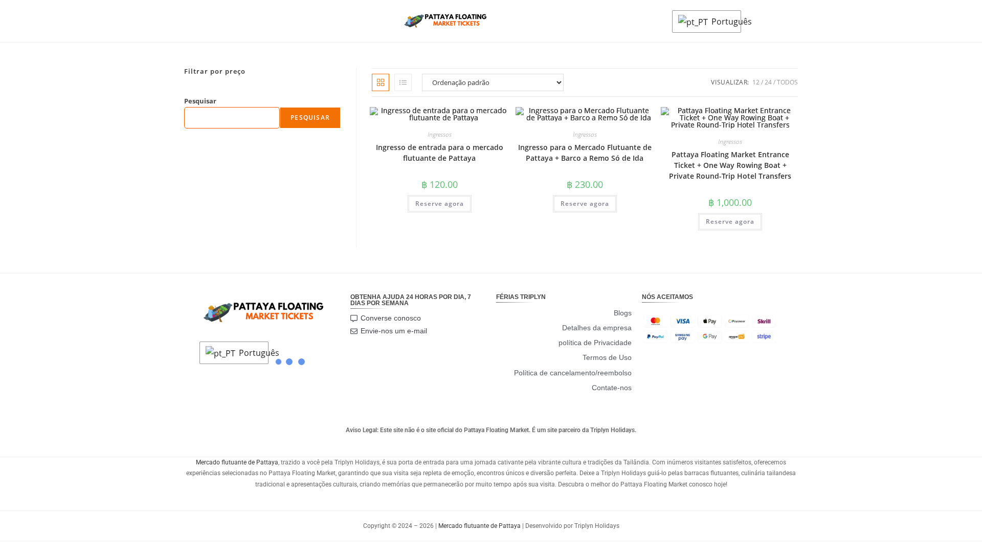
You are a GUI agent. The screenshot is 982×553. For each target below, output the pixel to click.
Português (723, 21)
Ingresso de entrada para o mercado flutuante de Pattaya (439, 152)
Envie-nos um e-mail (394, 331)
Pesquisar (200, 100)
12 (756, 82)
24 (768, 82)
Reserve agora (439, 203)
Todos (787, 82)
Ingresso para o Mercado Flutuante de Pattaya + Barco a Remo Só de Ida (585, 152)
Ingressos (440, 134)
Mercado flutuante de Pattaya (237, 462)
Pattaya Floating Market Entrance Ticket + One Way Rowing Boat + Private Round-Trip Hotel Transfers (730, 165)
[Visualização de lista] (403, 82)
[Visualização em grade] (380, 82)
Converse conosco (391, 318)
